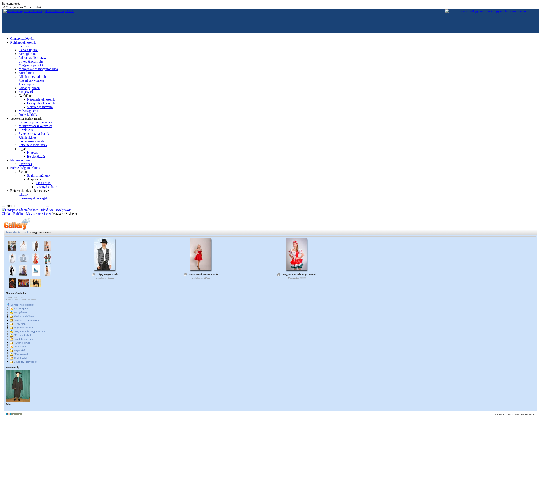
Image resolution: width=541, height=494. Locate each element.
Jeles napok (20, 346)
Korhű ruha (19, 324)
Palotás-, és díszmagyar (26, 320)
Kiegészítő (19, 350)
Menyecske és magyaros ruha (29, 331)
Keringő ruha (20, 312)
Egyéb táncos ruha (23, 339)
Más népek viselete (24, 335)
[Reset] (47, 206)
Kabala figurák (21, 308)
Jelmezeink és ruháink (17, 232)
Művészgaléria (21, 354)
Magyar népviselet (38, 213)
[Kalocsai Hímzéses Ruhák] (200, 269)
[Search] (3, 206)
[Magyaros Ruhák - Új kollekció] (296, 269)
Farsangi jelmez (22, 343)
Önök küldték (21, 358)
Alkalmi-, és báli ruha (24, 316)
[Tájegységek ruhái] (104, 269)
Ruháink (19, 213)
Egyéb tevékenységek (25, 362)
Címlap (6, 213)
